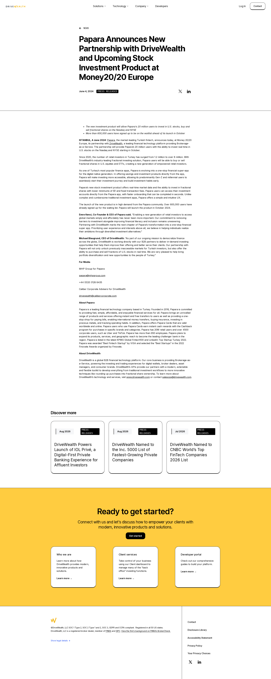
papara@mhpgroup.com (92, 275)
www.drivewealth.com (138, 377)
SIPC (118, 631)
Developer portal (191, 554)
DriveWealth (115, 143)
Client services (128, 554)
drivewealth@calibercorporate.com (98, 295)
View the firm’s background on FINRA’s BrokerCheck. (146, 631)
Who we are (64, 554)
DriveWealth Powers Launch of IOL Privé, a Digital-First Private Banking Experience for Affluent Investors (76, 455)
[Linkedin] (199, 662)
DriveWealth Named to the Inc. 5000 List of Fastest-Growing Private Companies (134, 452)
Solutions (98, 6)
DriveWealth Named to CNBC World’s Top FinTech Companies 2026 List (191, 452)
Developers (161, 6)
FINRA (108, 631)
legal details (62, 640)
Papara (111, 140)
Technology (119, 6)
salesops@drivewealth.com (176, 377)
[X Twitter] (190, 662)
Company (140, 6)
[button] (180, 91)
